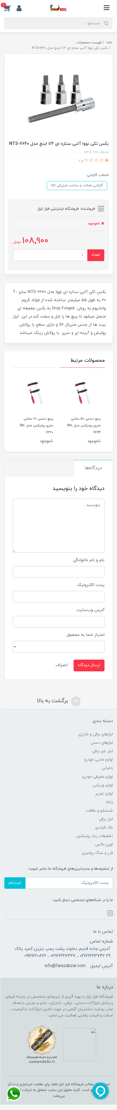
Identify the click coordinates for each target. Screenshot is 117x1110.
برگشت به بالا (53, 701)
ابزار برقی (106, 819)
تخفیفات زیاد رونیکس (95, 836)
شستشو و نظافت (99, 810)
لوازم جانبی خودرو (98, 759)
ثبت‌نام (15, 883)
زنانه (109, 802)
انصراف (62, 665)
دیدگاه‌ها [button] (93, 468)
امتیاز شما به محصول (86, 635)
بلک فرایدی (104, 827)
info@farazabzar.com (65, 966)
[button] (10, 8)
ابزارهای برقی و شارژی (95, 734)
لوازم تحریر (104, 793)
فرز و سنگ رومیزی (97, 852)
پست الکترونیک (91, 585)
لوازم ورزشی (103, 785)
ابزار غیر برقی (102, 751)
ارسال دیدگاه (89, 665)
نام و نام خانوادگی (89, 560)
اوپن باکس (104, 844)
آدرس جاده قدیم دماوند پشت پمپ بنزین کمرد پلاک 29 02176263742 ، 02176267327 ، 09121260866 (62, 952)
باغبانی (107, 768)
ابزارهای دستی (102, 742)
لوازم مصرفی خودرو (97, 776)
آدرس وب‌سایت (91, 610)
